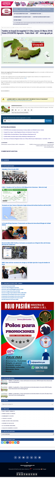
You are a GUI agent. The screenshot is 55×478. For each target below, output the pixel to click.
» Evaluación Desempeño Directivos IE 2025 (13, 296)
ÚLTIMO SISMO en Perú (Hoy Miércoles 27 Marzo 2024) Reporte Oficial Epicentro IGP (20, 134)
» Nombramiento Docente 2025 (9, 299)
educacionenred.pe (5, 90)
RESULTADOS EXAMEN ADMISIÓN (33, 9)
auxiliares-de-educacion (8, 423)
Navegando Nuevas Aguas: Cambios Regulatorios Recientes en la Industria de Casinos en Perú (21, 132)
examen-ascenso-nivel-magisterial (10, 420)
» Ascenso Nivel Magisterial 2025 (10, 287)
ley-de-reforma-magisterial (8, 425)
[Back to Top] (27, 462)
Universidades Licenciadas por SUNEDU (21, 10)
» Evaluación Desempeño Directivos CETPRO (13, 294)
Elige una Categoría (7, 404)
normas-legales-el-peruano (8, 413)
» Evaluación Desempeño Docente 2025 (12, 298)
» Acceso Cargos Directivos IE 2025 (10, 291)
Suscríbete (15, 9)
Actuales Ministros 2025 (21, 13)
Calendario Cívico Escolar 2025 (10, 169)
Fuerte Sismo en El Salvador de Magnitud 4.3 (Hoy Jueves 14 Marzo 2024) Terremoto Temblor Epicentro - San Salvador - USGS (27, 138)
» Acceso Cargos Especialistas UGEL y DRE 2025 (13, 292)
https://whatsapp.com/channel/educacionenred (19, 100)
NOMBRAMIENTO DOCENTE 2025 (22, 17)
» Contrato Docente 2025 (8, 286)
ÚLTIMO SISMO (17, 20)
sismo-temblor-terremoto (25, 27)
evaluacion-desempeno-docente (9, 428)
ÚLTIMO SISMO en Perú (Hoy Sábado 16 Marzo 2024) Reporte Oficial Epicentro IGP (19, 136)
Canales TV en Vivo (46, 9)
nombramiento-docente (8, 416)
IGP (25, 78)
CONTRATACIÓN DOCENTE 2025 (41, 17)
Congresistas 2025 (35, 13)
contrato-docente (7, 418)
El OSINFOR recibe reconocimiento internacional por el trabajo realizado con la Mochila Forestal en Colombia (24, 129)
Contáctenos (23, 9)
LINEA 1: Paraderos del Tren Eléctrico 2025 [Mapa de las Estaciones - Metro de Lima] (24, 187)
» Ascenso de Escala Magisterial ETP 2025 (12, 289)
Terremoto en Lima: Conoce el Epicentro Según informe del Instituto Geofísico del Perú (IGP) (26, 205)
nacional (17, 27)
